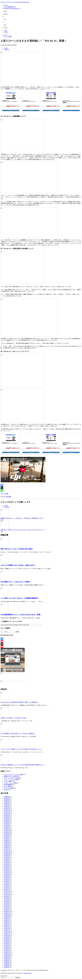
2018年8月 (7, 959)
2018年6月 (7, 962)
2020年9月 (7, 916)
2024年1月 (7, 849)
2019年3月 (7, 947)
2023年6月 (7, 860)
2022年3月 (7, 886)
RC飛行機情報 (8, 784)
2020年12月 (7, 911)
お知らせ (6, 789)
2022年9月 (7, 876)
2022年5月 (7, 882)
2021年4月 (7, 904)
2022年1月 (7, 889)
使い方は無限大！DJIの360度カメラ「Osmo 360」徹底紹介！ (18, 733)
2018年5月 (7, 964)
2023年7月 (7, 859)
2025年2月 (7, 827)
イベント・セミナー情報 (11, 779)
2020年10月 (7, 915)
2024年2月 (7, 847)
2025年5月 (7, 822)
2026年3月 (7, 805)
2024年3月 (7, 845)
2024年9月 (7, 835)
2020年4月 (7, 925)
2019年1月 (7, 950)
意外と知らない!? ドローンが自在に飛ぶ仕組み (17, 549)
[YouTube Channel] (41, 646)
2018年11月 (7, 953)
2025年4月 (7, 823)
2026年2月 (7, 806)
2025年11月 (7, 811)
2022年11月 (7, 872)
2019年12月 (7, 931)
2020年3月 (7, 926)
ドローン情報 (4, 493)
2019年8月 (7, 938)
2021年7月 (7, 899)
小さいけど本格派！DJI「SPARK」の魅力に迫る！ (18, 565)
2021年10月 (7, 894)
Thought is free (27, 973)
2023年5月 (7, 862)
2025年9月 (7, 815)
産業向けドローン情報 (10, 776)
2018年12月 (7, 952)
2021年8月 (7, 898)
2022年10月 (7, 874)
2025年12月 (7, 810)
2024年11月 (7, 832)
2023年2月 (7, 867)
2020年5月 (7, 923)
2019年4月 (7, 945)
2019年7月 (7, 940)
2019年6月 (7, 942)
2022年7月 (7, 879)
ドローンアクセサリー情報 (11, 778)
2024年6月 (7, 840)
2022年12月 (7, 871)
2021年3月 (7, 906)
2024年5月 (7, 842)
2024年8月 (7, 837)
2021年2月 (7, 908)
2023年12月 (7, 850)
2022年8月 (7, 877)
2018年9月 (7, 957)
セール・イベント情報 (10, 783)
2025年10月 (7, 813)
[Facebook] (41, 485)
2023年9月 (7, 855)
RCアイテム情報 (8, 788)
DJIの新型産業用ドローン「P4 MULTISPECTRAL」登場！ (21, 614)
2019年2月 (7, 948)
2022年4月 (7, 884)
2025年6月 (7, 820)
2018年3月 (7, 967)
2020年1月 (7, 930)
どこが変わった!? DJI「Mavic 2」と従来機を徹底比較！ (20, 598)
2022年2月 (7, 887)
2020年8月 (7, 918)
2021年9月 (7, 896)
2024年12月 (7, 830)
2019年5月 (7, 943)
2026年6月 (7, 800)
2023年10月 (7, 854)
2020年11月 (7, 913)
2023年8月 (7, 857)
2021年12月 (7, 891)
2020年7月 (7, 920)
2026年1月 (7, 808)
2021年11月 (7, 893)
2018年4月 (7, 965)
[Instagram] (41, 641)
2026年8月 (7, 796)
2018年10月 (7, 955)
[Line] (41, 490)
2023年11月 (7, 852)
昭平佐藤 (8, 496)
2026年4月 (7, 803)
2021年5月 (7, 903)
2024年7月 (7, 838)
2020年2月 (7, 928)
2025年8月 (7, 816)
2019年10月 (7, 935)
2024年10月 (7, 833)
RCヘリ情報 (7, 786)
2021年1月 (7, 909)
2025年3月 (7, 825)
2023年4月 (7, 864)
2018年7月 (7, 960)
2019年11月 (7, 933)
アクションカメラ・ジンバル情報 (13, 774)
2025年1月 (7, 828)
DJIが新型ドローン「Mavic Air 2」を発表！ (16, 582)
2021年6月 (7, 901)
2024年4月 (7, 844)
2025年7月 (7, 818)
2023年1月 (7, 869)
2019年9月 (7, 937)
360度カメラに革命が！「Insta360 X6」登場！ (14, 718)
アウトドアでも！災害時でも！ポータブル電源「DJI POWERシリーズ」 (21, 749)
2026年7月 (7, 798)
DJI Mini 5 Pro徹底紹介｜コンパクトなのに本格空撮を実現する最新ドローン (22, 764)
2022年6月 (7, 881)
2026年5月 (7, 801)
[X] (41, 487)
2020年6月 (7, 921)
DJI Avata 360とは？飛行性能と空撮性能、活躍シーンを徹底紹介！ (20, 702)
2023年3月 (7, 866)
